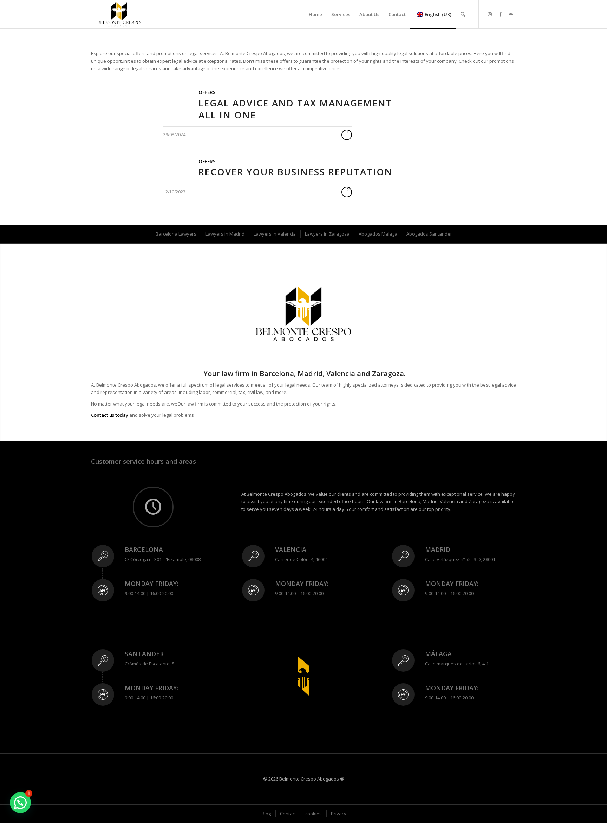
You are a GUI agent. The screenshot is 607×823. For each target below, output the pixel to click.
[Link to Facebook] (500, 14)
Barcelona (144, 549)
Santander (144, 654)
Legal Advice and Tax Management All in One (295, 109)
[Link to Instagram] (489, 14)
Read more (346, 135)
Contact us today (109, 415)
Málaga (438, 654)
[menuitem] (315, 14)
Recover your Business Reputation (295, 171)
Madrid (437, 549)
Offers (207, 92)
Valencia (290, 549)
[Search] (463, 14)
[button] (20, 802)
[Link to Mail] (510, 14)
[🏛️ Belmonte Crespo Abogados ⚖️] (119, 14)
